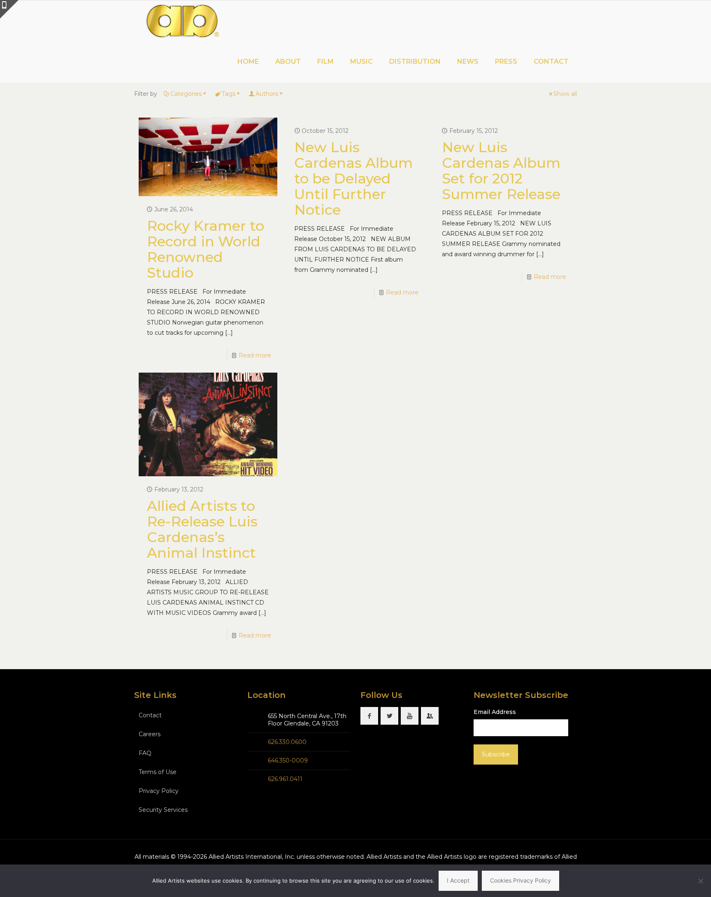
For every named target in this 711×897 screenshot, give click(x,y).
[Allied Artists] (182, 20)
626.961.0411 (285, 779)
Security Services (163, 810)
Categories (186, 93)
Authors (267, 93)
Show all (565, 93)
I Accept (458, 880)
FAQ (145, 753)
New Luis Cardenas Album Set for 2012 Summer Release (501, 171)
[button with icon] (369, 716)
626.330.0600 (287, 742)
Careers (149, 734)
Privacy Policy (159, 791)
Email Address (495, 712)
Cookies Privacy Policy (520, 880)
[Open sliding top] (9, 9)
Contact (150, 715)
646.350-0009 (288, 760)
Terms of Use (158, 772)
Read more (255, 355)
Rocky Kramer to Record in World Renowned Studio (205, 249)
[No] (701, 881)
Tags (228, 93)
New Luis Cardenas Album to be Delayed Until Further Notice (353, 178)
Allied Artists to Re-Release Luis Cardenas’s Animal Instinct (202, 529)
